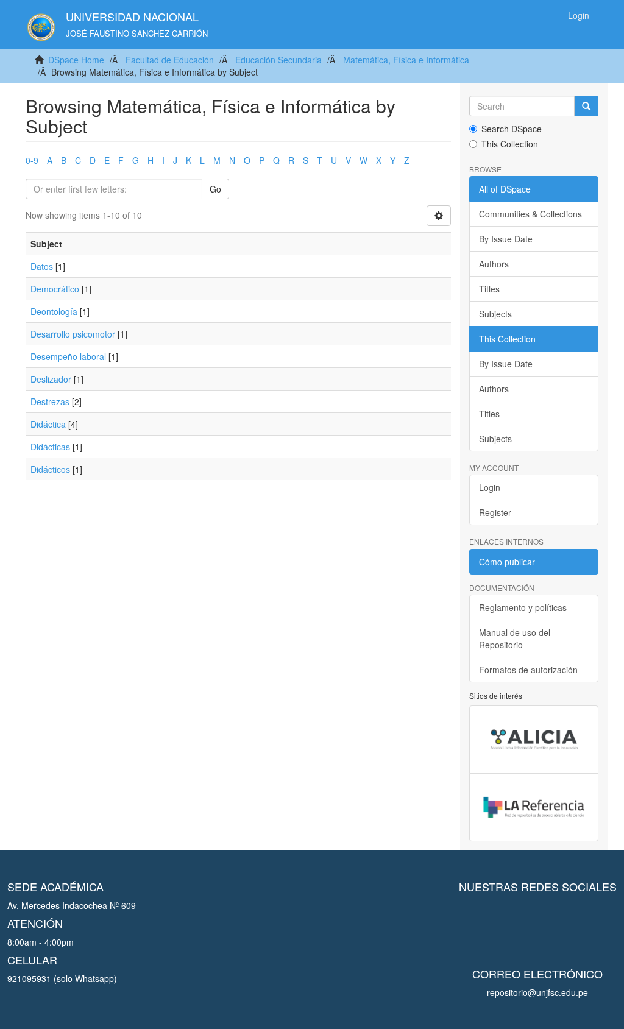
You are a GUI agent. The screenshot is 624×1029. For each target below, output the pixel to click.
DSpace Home (76, 60)
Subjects (495, 314)
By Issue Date (506, 239)
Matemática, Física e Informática (406, 60)
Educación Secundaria (278, 60)
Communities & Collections (530, 214)
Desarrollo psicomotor (72, 334)
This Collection (509, 144)
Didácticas (50, 446)
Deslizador (50, 379)
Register (495, 512)
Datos (41, 266)
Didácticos (50, 469)
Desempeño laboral (68, 356)
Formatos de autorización (528, 669)
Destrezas (49, 401)
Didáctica (48, 424)
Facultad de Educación (170, 60)
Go (215, 189)
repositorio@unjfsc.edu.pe (537, 992)
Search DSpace (511, 128)
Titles (489, 289)
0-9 (32, 160)
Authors (494, 264)
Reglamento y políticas (523, 607)
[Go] (586, 106)
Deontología (53, 311)
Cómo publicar (507, 562)
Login (489, 487)
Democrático (54, 289)
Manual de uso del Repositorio (514, 638)
